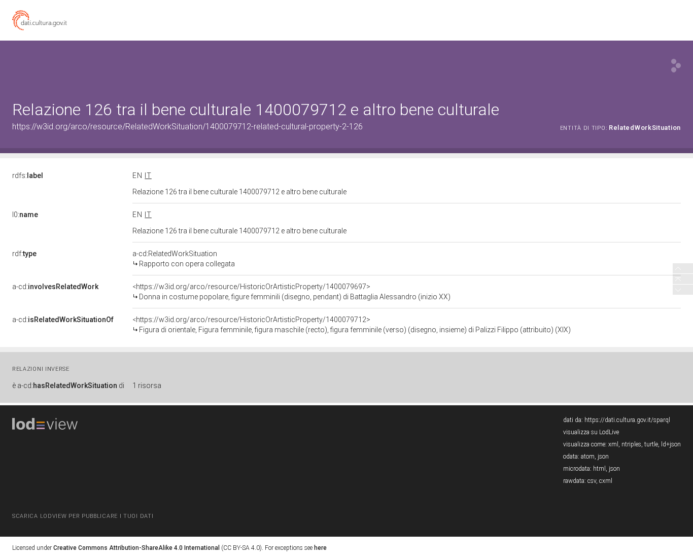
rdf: (24, 254)
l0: (25, 215)
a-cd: (55, 287)
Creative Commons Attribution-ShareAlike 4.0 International (136, 547)
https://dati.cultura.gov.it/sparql (627, 420)
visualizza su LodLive (591, 432)
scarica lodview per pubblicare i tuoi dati (82, 516)
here (320, 547)
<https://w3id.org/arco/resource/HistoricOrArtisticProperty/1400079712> (351, 325)
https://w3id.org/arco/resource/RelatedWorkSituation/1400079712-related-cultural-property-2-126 (187, 126)
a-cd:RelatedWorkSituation (183, 259)
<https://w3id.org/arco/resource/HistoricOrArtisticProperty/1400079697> (291, 292)
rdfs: (27, 175)
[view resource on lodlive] (676, 66)
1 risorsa (146, 385)
